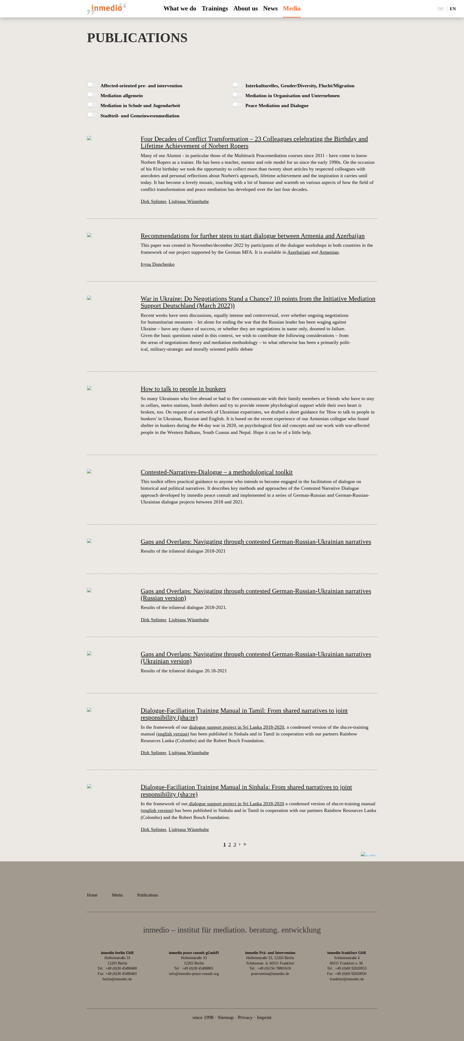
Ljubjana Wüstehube (189, 201)
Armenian (329, 252)
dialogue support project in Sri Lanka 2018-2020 (236, 727)
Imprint (264, 1017)
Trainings (215, 8)
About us (245, 8)
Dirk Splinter (153, 201)
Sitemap (226, 1017)
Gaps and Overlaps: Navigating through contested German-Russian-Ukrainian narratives (256, 541)
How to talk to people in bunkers (183, 388)
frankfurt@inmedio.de (347, 979)
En (453, 8)
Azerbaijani (298, 252)
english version (172, 734)
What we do (180, 8)
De (441, 8)
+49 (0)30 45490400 (121, 968)
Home (92, 895)
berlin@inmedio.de (117, 979)
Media (292, 8)
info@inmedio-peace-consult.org (194, 974)
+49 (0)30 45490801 (197, 968)
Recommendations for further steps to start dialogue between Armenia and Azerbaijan (253, 235)
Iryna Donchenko (158, 264)
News (270, 8)
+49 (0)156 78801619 (274, 968)
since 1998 (203, 1017)
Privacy (245, 1017)
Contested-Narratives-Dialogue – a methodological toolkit (217, 472)
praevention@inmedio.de (270, 974)
